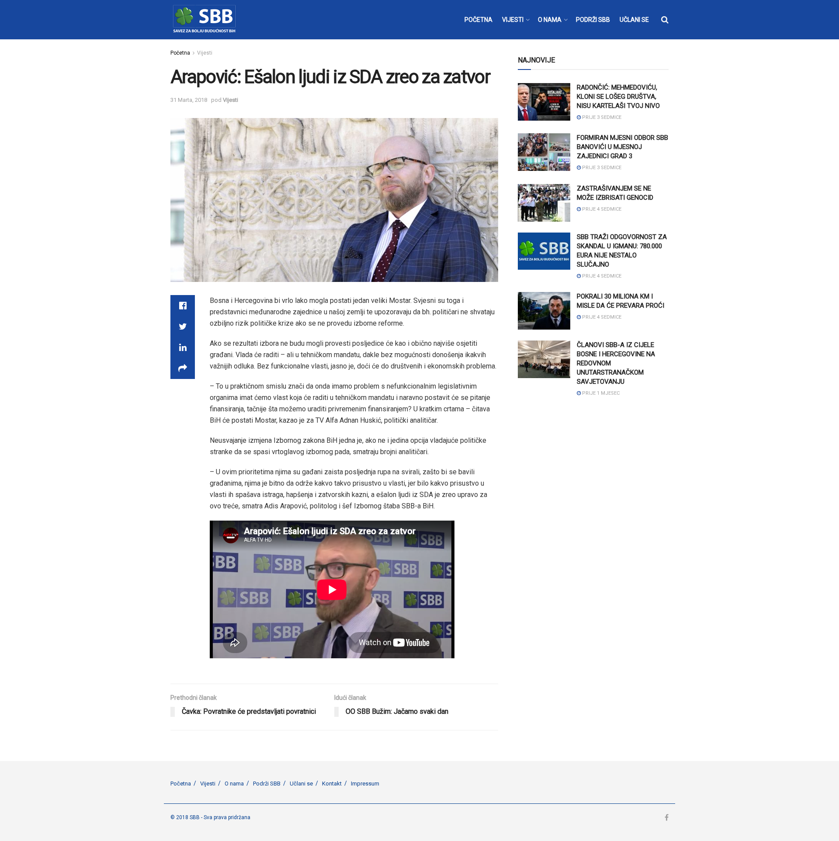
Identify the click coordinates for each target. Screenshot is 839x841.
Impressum (365, 783)
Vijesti (204, 53)
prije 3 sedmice (601, 117)
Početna (180, 53)
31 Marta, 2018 (188, 100)
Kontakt (332, 783)
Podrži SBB (267, 783)
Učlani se (301, 783)
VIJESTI (513, 19)
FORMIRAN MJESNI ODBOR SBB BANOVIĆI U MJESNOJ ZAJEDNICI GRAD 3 (622, 147)
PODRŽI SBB (593, 19)
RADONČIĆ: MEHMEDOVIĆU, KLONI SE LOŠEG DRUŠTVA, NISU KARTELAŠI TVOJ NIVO (618, 96)
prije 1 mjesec (600, 393)
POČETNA (478, 19)
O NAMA (550, 19)
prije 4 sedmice (601, 209)
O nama (234, 783)
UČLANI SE (634, 19)
